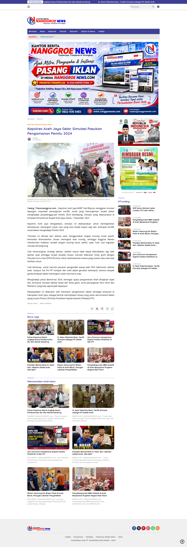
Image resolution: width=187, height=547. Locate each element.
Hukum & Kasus (88, 31)
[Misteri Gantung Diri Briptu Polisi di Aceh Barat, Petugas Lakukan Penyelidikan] (70, 355)
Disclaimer (78, 537)
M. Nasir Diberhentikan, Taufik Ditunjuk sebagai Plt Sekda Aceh (99, 2)
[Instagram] (148, 528)
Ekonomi (74, 31)
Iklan (120, 537)
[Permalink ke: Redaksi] (29, 139)
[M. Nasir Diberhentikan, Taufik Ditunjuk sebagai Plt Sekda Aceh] (70, 327)
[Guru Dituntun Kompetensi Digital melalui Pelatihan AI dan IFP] (100, 327)
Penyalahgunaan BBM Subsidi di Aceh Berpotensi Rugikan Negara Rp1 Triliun (100, 367)
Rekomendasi (46, 37)
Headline (33, 37)
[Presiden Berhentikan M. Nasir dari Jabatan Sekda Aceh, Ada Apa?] (40, 355)
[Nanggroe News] (46, 20)
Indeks (101, 31)
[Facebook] (134, 528)
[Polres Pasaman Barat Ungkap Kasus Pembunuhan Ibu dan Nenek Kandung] (40, 327)
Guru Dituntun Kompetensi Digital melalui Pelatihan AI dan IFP (99, 339)
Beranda (33, 31)
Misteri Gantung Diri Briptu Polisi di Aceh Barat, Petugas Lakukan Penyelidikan (70, 367)
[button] (153, 7)
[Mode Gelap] (158, 7)
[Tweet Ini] (97, 309)
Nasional (52, 31)
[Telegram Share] (107, 309)
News (42, 31)
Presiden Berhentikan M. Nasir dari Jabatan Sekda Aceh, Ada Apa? (40, 367)
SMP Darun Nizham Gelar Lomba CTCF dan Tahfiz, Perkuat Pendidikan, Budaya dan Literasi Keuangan (145, 209)
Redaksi (35, 138)
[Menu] (29, 7)
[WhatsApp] (153, 528)
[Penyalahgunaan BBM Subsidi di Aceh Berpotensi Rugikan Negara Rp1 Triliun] (100, 355)
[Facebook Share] (92, 309)
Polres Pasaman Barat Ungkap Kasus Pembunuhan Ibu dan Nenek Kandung (40, 339)
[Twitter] (139, 528)
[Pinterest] (143, 528)
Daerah (63, 31)
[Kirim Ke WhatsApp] (112, 309)
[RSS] (158, 528)
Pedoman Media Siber (106, 537)
